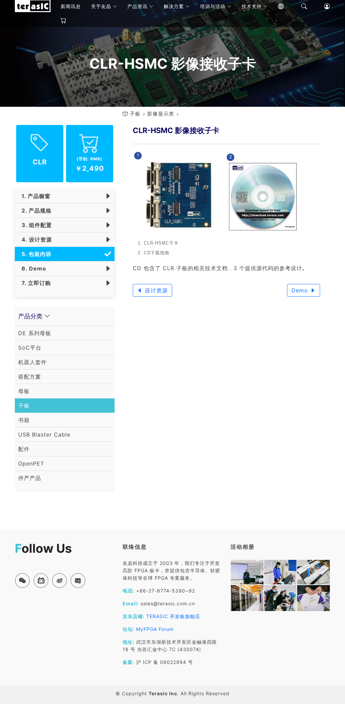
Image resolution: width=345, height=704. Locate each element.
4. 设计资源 (35, 239)
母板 (24, 391)
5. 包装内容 (35, 254)
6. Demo (32, 268)
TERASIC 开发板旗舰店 (173, 616)
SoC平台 (29, 347)
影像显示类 (160, 113)
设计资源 (155, 290)
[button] (22, 580)
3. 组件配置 (35, 225)
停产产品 (29, 478)
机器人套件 (32, 362)
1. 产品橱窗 (34, 196)
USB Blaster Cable (44, 434)
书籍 (24, 420)
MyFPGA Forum (155, 629)
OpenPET (31, 463)
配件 (24, 449)
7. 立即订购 (34, 283)
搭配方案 (29, 376)
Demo (300, 290)
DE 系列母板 (34, 333)
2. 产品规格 (35, 210)
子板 (135, 113)
